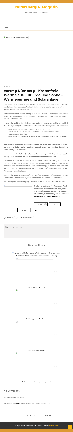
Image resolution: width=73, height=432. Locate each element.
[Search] (34, 18)
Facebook (31, 416)
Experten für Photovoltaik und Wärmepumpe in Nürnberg (36, 256)
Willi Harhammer (10, 37)
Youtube (47, 416)
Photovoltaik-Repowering (36, 350)
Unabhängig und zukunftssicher (36, 319)
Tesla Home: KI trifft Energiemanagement (36, 382)
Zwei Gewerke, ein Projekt (37, 287)
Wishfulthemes (54, 426)
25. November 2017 (22, 37)
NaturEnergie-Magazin (36, 7)
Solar (59, 253)
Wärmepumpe (22, 163)
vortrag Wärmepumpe (24, 217)
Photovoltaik (9, 217)
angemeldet (15, 403)
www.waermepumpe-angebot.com (48, 196)
